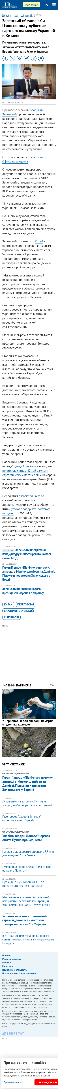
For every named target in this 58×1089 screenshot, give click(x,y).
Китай (39, 241)
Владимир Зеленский (19, 611)
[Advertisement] (29, 650)
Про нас (6, 955)
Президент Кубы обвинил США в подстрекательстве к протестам (23, 884)
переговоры (25, 604)
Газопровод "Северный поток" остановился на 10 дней (21, 818)
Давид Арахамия (25, 466)
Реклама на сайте (11, 958)
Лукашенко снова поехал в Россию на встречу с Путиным (26, 868)
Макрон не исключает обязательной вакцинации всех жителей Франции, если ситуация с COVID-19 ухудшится (26, 901)
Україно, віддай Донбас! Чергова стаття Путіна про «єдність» (26, 838)
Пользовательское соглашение (19, 973)
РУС (46, 5)
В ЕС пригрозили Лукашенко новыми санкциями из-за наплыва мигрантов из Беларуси (28, 939)
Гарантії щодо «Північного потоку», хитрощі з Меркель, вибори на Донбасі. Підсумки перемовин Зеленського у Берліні (28, 573)
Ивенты (6, 962)
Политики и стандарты (14, 969)
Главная (6, 14)
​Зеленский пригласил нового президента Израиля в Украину (23, 591)
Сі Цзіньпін (11, 617)
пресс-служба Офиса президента (24, 159)
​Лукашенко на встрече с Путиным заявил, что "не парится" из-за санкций (27, 803)
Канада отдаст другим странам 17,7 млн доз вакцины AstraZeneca (28, 853)
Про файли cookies (13, 1082)
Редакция (7, 966)
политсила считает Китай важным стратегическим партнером (25, 473)
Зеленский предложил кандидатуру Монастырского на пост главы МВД (26, 554)
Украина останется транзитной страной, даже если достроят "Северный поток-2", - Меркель (24, 920)
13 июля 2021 (28, 15)
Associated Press (29, 496)
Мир (16, 14)
